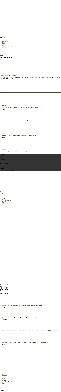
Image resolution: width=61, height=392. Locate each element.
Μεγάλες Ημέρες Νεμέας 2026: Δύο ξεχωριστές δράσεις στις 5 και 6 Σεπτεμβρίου (19, 135)
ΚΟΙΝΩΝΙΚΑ (4, 42)
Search (1, 55)
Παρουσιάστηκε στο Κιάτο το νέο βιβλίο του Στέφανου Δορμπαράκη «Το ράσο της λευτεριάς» (22, 305)
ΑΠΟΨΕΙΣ (3, 43)
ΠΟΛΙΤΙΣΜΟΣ (4, 40)
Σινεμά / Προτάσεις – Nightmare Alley (8, 75)
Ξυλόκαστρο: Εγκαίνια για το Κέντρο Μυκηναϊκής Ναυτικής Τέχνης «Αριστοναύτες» (20, 151)
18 (1, 288)
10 (0, 287)
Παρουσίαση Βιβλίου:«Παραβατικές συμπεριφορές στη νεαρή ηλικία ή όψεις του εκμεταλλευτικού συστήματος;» (26, 342)
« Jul (1, 291)
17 (0, 288)
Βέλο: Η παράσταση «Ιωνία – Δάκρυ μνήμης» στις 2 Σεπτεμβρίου (16, 120)
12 (2, 287)
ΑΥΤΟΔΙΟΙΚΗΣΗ (5, 41)
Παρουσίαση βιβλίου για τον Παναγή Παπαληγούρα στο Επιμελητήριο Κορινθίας (19, 317)
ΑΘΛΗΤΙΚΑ (4, 47)
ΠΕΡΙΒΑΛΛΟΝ (4, 39)
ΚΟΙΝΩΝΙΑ (4, 105)
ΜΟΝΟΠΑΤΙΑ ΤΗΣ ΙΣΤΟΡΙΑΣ (7, 46)
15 (6, 287)
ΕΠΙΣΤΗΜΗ (4, 45)
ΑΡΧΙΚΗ (3, 193)
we (2, 51)
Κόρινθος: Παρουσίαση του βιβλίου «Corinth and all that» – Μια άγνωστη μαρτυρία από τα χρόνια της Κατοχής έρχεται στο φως (29, 330)
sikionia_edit (3, 78)
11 (1, 287)
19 (2, 288)
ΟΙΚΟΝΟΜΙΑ (4, 44)
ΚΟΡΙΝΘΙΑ (4, 133)
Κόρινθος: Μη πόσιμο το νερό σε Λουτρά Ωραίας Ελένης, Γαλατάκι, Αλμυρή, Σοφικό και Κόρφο (22, 107)
